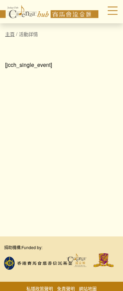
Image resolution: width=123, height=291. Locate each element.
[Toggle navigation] (109, 11)
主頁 (10, 34)
